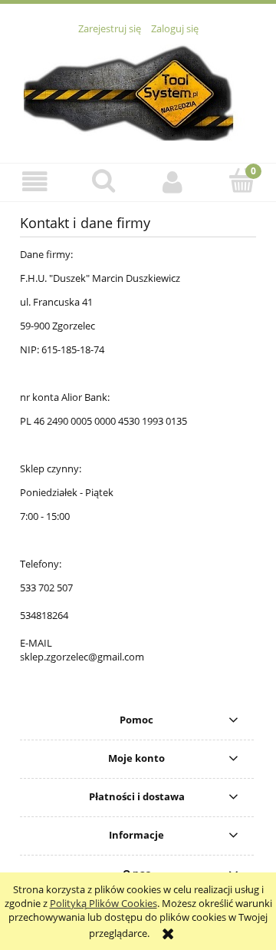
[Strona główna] (138, 90)
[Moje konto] (172, 182)
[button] (34, 182)
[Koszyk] (241, 180)
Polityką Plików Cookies (103, 903)
